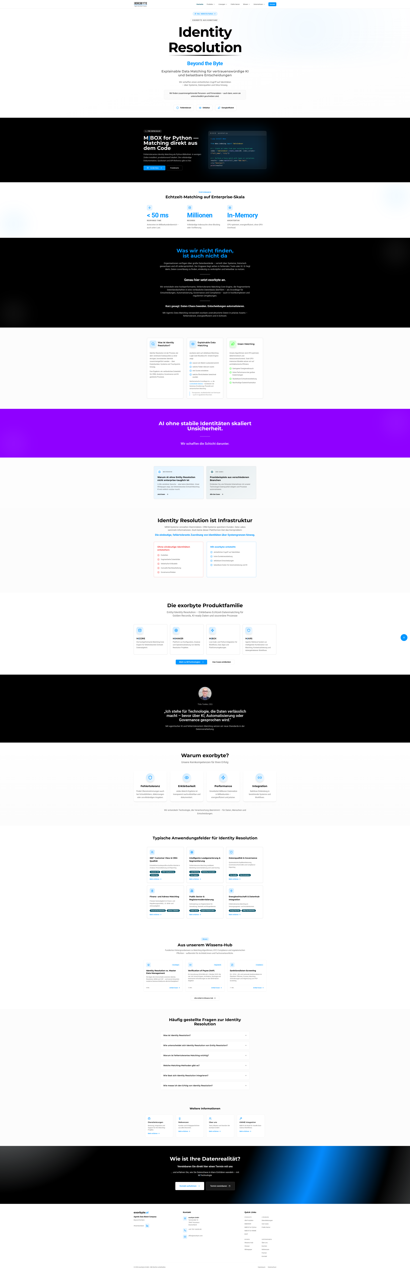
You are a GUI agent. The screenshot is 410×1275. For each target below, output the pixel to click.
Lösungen (221, 4)
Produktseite (174, 168)
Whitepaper (248, 1249)
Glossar (247, 1246)
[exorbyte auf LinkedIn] (147, 1226)
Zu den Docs (154, 168)
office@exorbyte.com (195, 1236)
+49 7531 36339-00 (194, 1229)
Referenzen (265, 1249)
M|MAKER (248, 1224)
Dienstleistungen (267, 1220)
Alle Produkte (249, 1220)
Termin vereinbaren (218, 1186)
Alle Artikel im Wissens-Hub (203, 998)
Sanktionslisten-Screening (243, 970)
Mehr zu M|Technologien (189, 662)
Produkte (210, 4)
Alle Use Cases (215, 494)
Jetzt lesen (161, 494)
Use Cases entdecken (221, 662)
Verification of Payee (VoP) (201, 970)
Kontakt (272, 4)
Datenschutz (272, 1267)
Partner (264, 1253)
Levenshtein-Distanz (196, 384)
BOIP (246, 1234)
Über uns (265, 1242)
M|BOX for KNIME (250, 1231)
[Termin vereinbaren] (404, 637)
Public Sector (235, 4)
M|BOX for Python (250, 1227)
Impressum (261, 1267)
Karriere (264, 1246)
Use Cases (265, 1224)
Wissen (245, 4)
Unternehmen (258, 4)
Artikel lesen (173, 988)
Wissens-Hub (249, 1242)
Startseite (199, 4)
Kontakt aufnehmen (188, 1186)
